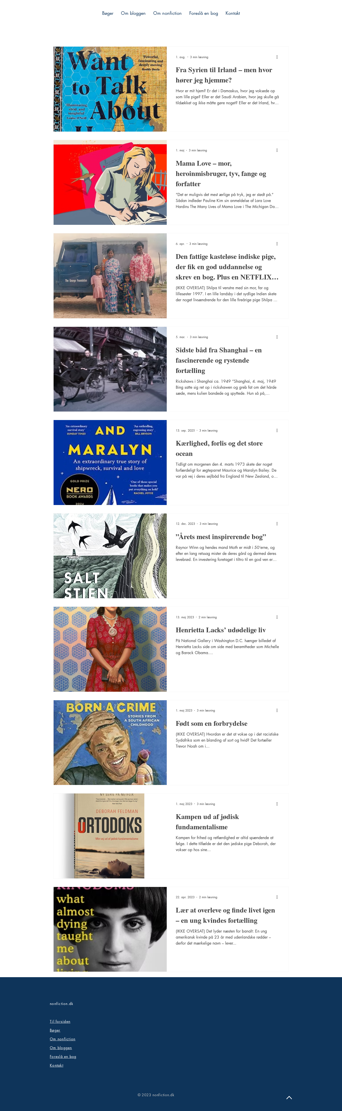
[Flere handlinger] (279, 57)
